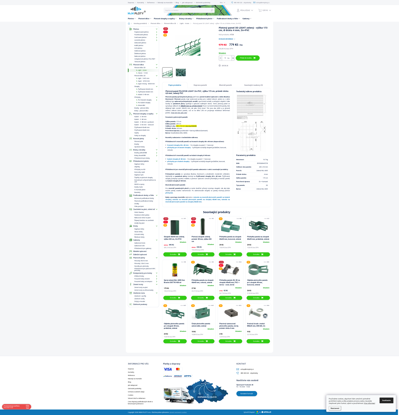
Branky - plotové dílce (141, 108)
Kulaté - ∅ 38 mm (140, 117)
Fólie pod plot (139, 206)
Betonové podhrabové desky (144, 198)
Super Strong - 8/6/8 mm (146, 84)
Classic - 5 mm (143, 73)
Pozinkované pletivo (141, 35)
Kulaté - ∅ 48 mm (140, 119)
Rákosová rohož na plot (142, 218)
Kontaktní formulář (247, 393)
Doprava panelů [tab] (200, 85)
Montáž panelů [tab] (225, 85)
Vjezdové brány (139, 147)
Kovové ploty (138, 138)
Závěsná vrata (139, 293)
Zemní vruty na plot (141, 287)
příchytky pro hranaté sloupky (179, 147)
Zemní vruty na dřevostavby (143, 290)
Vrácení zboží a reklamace (136, 398)
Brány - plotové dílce (141, 111)
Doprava (131, 3)
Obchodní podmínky (203, 3)
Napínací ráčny (139, 164)
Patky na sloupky (140, 135)
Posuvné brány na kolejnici (143, 281)
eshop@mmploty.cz (247, 369)
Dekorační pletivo (140, 43)
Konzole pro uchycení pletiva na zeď (145, 181)
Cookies (130, 395)
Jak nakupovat (187, 3)
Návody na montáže (165, 3)
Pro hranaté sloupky (144, 100)
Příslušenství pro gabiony (142, 248)
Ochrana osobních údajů (136, 392)
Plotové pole (138, 141)
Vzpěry (136, 133)
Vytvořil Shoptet (249, 412)
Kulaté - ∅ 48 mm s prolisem (144, 122)
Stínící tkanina (139, 212)
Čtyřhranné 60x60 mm (145, 92)
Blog (177, 3)
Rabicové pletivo (139, 56)
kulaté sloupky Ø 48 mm (176, 159)
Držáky (136, 204)
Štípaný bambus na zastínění (144, 220)
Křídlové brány (139, 276)
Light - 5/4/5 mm (143, 78)
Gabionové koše (139, 243)
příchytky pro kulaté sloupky (178, 161)
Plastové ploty (139, 258)
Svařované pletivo (140, 37)
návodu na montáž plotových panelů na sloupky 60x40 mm (196, 199)
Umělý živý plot (139, 223)
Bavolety (137, 192)
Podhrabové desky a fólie (143, 195)
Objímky (137, 167)
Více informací (369, 403)
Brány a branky (139, 150)
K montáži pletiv (139, 190)
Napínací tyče (138, 175)
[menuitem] (132, 18)
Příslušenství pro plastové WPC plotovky (144, 269)
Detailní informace (226, 39)
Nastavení (335, 408)
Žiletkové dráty (139, 237)
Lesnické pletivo (139, 40)
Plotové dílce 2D (139, 76)
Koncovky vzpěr (139, 172)
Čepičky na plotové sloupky (143, 177)
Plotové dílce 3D (139, 67)
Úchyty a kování (139, 301)
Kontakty (140, 3)
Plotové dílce (138, 64)
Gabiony (136, 240)
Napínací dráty (139, 229)
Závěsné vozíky (139, 299)
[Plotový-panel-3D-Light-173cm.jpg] (251, 107)
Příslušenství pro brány (142, 158)
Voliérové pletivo (140, 51)
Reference (151, 3)
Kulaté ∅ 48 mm (143, 94)
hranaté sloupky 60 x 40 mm (178, 145)
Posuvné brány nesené (142, 279)
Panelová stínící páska (141, 215)
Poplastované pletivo (141, 32)
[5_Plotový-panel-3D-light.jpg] (251, 136)
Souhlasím (386, 400)
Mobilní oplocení (139, 251)
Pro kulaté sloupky (144, 103)
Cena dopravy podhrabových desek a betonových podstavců (140, 403)
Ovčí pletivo (138, 48)
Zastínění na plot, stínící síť (144, 209)
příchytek (169, 193)
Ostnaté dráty (139, 234)
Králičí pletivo (138, 45)
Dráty (135, 226)
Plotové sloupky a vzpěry (143, 114)
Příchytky (137, 97)
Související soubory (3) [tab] (253, 85)
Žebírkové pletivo (140, 53)
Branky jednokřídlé (140, 153)
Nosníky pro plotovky (141, 266)
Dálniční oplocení (140, 254)
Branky (136, 144)
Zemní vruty (138, 284)
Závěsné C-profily (140, 296)
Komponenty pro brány (142, 273)
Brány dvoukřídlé (140, 155)
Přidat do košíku (246, 58)
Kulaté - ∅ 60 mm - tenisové (144, 125)
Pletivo (136, 29)
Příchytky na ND (139, 169)
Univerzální (141, 105)
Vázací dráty (138, 232)
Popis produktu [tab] (174, 85)
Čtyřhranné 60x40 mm (145, 89)
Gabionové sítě (139, 246)
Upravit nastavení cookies (178, 412)
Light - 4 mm (142, 70)
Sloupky (137, 86)
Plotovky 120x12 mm (141, 263)
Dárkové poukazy (140, 304)
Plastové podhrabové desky (143, 201)
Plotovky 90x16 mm (141, 261)
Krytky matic (138, 187)
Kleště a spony (139, 184)
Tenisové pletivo (139, 62)
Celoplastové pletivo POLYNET (144, 59)
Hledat (212, 10)
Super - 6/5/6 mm (144, 81)
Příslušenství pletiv (141, 161)
